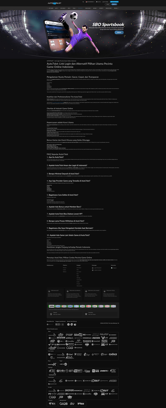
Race (69, 8)
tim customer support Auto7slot (57, 102)
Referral (64, 271)
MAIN (119, 32)
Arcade (94, 8)
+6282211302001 (97, 270)
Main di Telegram (115, 1)
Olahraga (80, 8)
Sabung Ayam (108, 8)
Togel (74, 8)
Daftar (114, 4)
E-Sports (101, 8)
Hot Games (51, 8)
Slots (56, 8)
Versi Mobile (106, 1)
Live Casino (62, 8)
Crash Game (88, 8)
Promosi (116, 8)
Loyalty (64, 269)
